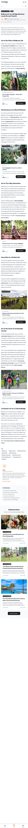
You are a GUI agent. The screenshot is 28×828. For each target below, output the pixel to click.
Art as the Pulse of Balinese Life (9, 490)
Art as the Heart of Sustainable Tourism (11, 497)
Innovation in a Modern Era (8, 496)
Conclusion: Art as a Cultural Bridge (10, 499)
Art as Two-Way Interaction (9, 494)
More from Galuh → (6, 481)
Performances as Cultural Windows (10, 492)
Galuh (5, 18)
